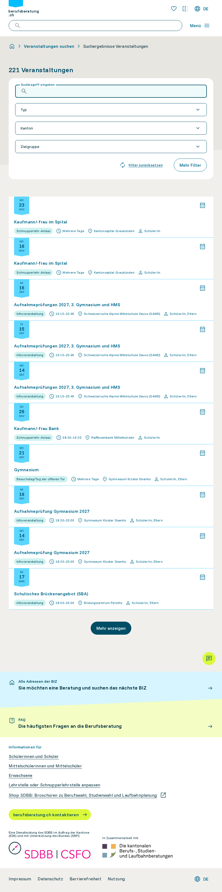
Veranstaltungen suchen (49, 46)
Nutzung (116, 878)
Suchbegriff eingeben (38, 85)
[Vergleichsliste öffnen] (185, 8)
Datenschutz (50, 878)
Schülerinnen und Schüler (34, 756)
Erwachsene (20, 775)
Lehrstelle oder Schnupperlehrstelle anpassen (54, 784)
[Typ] (111, 109)
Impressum (20, 878)
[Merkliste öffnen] (173, 8)
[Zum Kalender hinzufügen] (202, 205)
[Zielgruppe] (111, 146)
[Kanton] (111, 128)
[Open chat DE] (209, 658)
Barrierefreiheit (85, 878)
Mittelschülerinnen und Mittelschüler (45, 765)
